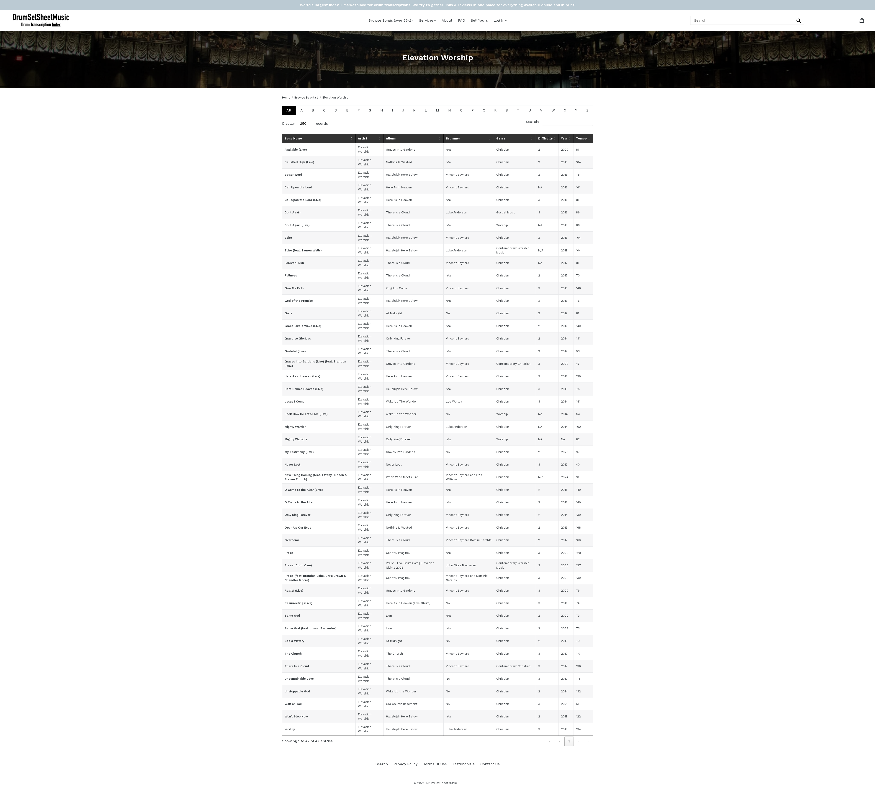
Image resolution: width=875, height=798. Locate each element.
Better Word (293, 174)
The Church (293, 653)
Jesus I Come (294, 401)
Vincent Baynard (457, 174)
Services (426, 20)
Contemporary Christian (513, 363)
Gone (288, 313)
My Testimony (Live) (299, 452)
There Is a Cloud (297, 666)
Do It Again (293, 212)
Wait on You (293, 704)
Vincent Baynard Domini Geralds (469, 540)
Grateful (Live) (295, 351)
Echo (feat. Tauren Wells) (303, 250)
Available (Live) (296, 149)
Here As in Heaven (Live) (302, 376)
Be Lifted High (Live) (299, 162)
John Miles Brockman (461, 565)
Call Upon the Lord (298, 187)
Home (286, 97)
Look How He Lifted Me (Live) (306, 414)
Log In (499, 20)
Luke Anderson (456, 212)
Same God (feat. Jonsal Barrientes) (311, 628)
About (447, 20)
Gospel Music (505, 212)
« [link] (550, 741)
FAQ (461, 20)
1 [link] (569, 741)
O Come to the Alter (299, 502)
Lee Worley (454, 401)
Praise (289, 553)
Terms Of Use (435, 764)
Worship (502, 225)
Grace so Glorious (298, 338)
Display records (305, 123)
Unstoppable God (297, 691)
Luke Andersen (456, 729)
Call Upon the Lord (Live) (303, 200)
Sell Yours (479, 20)
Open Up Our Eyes (298, 527)
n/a (448, 149)
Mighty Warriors (296, 439)
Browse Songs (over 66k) (389, 20)
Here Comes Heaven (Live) (304, 389)
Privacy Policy (405, 764)
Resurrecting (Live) (298, 603)
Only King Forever (297, 515)
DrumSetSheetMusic (441, 783)
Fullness (291, 275)
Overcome (292, 540)
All (288, 110)
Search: (532, 121)
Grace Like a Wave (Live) (303, 326)
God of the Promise (299, 300)
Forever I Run (294, 263)
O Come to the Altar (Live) (304, 489)
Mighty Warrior (295, 426)
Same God (292, 615)
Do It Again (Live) (297, 225)
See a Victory (294, 641)
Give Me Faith (294, 288)
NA (448, 313)
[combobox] (747, 20)
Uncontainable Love (299, 678)
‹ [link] (559, 741)
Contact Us (490, 764)
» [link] (588, 741)
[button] (351, 138)
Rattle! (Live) (294, 590)
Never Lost (292, 464)
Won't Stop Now (296, 716)
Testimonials (464, 764)
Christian (502, 149)
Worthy (290, 729)
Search (382, 764)
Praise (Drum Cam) (298, 565)
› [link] (578, 741)
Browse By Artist (306, 97)
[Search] (799, 20)
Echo (288, 237)
